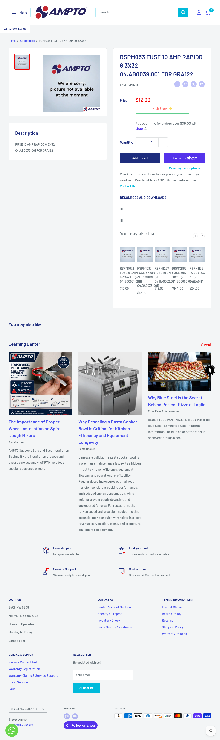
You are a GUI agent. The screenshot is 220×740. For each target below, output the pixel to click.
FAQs (12, 689)
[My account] (199, 12)
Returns (167, 620)
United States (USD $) (24, 709)
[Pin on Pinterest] (185, 84)
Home (12, 40)
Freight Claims (172, 607)
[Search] (183, 12)
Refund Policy (171, 614)
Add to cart (140, 158)
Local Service (18, 682)
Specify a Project (110, 614)
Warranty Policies (174, 634)
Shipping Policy (172, 627)
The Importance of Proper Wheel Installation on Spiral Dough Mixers (35, 428)
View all (206, 344)
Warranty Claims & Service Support (33, 675)
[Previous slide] (195, 235)
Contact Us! (128, 186)
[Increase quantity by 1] (163, 142)
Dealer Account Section (114, 607)
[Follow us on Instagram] (67, 716)
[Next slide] (202, 235)
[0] (208, 12)
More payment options (184, 168)
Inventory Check (109, 620)
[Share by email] (202, 84)
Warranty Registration (24, 669)
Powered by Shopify (21, 724)
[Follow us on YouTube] (75, 716)
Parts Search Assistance (115, 627)
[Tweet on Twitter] (194, 84)
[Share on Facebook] (177, 84)
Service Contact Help (23, 662)
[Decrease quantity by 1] (140, 142)
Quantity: (126, 142)
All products (27, 40)
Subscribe (86, 688)
